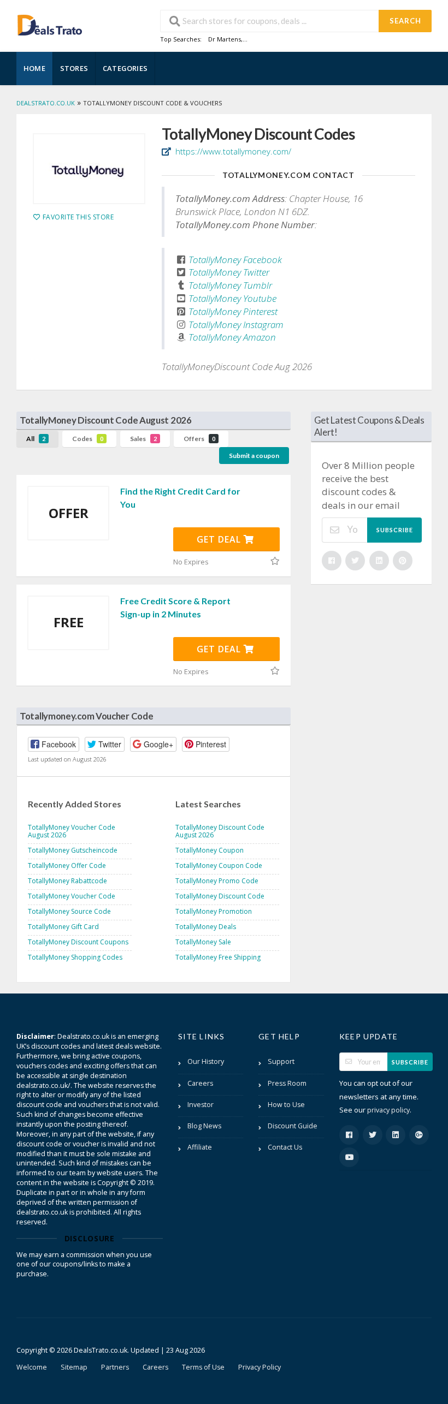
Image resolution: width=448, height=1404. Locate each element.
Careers (200, 1083)
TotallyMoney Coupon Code (218, 865)
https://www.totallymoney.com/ (232, 151)
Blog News (204, 1126)
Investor (200, 1104)
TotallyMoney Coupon (209, 850)
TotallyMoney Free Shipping (218, 957)
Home (34, 68)
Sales (143, 439)
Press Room (287, 1083)
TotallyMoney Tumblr (230, 285)
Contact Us (285, 1147)
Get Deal (220, 539)
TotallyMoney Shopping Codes (75, 957)
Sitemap (74, 1367)
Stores (74, 68)
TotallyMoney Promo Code (216, 880)
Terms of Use (203, 1367)
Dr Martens (224, 39)
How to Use (286, 1104)
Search (405, 20)
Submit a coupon (254, 455)
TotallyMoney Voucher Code (71, 896)
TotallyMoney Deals (205, 926)
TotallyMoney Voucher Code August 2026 (71, 831)
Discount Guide (292, 1126)
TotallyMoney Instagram (236, 324)
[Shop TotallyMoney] (89, 168)
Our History (205, 1061)
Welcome (31, 1367)
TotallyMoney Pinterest (233, 311)
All (35, 439)
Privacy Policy (259, 1367)
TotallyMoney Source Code (69, 911)
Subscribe (394, 529)
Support (281, 1061)
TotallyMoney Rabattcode (67, 880)
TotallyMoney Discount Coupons (78, 942)
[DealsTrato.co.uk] (49, 23)
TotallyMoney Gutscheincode (72, 850)
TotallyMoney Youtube (232, 298)
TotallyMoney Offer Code (67, 865)
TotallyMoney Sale (203, 942)
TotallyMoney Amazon (232, 337)
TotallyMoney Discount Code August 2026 (219, 831)
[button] (53, 744)
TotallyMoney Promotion (213, 911)
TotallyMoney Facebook (235, 259)
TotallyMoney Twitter (228, 272)
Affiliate (199, 1147)
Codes (87, 439)
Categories (125, 68)
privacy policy (388, 1110)
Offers (199, 439)
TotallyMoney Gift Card (63, 926)
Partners (115, 1367)
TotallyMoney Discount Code (219, 896)
